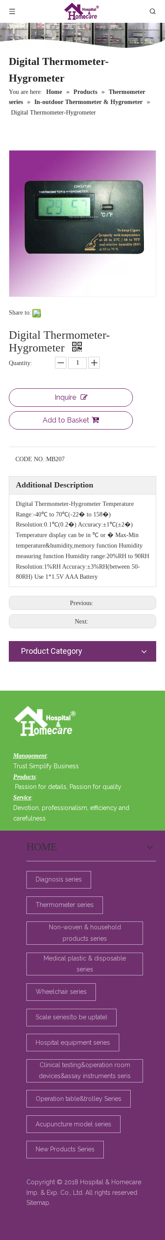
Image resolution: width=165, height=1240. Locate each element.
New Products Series (65, 1149)
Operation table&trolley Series (78, 1098)
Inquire (65, 397)
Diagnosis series (59, 879)
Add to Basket (66, 420)
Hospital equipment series (73, 1042)
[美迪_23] (47, 722)
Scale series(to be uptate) (71, 1017)
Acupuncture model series (73, 1124)
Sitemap (37, 1202)
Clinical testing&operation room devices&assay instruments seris (85, 1070)
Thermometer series (65, 904)
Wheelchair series (61, 991)
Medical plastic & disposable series (85, 964)
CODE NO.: (30, 459)
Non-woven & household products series (85, 933)
